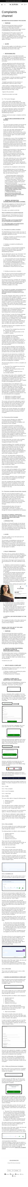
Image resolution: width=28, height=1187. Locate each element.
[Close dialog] (26, 586)
